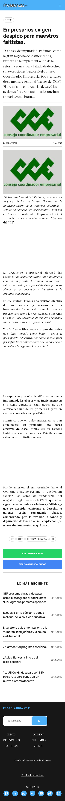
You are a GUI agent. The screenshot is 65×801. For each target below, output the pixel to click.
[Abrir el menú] (60, 5)
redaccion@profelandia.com (36, 760)
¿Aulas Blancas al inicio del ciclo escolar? (20, 659)
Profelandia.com (16, 708)
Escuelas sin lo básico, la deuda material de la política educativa (24, 615)
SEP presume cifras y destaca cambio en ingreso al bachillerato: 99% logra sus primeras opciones (25, 598)
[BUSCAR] (39, 720)
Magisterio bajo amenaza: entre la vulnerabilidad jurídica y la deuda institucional (25, 632)
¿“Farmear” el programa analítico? (25, 647)
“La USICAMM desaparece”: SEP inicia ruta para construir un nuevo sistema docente (23, 677)
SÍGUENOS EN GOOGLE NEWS (32, 564)
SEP (52, 539)
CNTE (20, 539)
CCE (12, 539)
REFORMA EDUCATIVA (37, 539)
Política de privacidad (32, 775)
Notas (8, 20)
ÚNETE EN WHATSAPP (32, 553)
